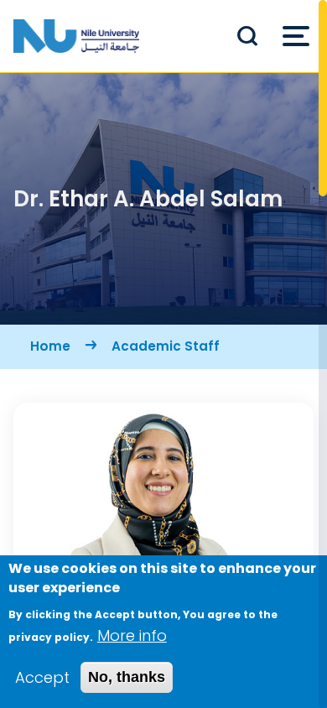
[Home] (76, 36)
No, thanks (126, 677)
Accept (42, 677)
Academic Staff (166, 346)
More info (132, 635)
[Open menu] (296, 36)
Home (50, 346)
